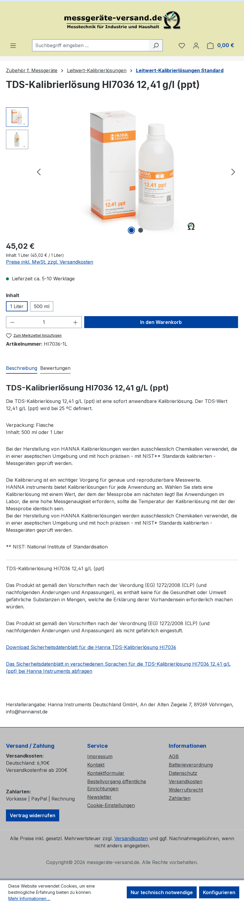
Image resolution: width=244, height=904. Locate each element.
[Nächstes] (233, 171)
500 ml (41, 306)
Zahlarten (179, 798)
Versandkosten (185, 781)
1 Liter (17, 306)
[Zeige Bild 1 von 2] (131, 230)
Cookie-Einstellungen (111, 805)
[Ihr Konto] (196, 45)
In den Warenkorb (161, 322)
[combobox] (90, 45)
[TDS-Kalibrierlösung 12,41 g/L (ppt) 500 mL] (136, 171)
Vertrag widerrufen (32, 815)
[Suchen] (156, 45)
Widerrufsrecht (186, 790)
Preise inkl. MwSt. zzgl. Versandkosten (49, 262)
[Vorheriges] (38, 171)
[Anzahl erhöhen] (75, 322)
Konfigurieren (219, 892)
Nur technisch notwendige (162, 892)
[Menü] (13, 45)
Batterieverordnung (191, 765)
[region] (122, 171)
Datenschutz (183, 773)
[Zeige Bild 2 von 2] (140, 230)
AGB (174, 756)
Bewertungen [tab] (55, 368)
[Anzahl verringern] (12, 322)
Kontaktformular (105, 773)
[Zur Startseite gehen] (122, 20)
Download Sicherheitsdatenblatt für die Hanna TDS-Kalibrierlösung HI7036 (91, 647)
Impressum (99, 756)
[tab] (21, 368)
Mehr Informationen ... (29, 898)
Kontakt (95, 765)
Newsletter (99, 797)
